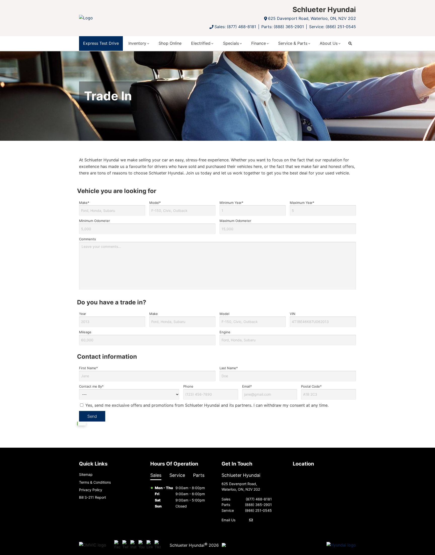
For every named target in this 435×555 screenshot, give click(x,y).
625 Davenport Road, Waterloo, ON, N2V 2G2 (312, 18)
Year (82, 314)
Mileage (85, 332)
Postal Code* (311, 386)
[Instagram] (133, 545)
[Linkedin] (150, 545)
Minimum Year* (231, 203)
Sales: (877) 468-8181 (235, 26)
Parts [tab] (198, 475)
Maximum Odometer (235, 221)
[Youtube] (141, 545)
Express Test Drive (101, 43)
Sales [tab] (155, 475)
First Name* (88, 368)
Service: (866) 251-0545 (332, 26)
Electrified (200, 43)
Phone (188, 386)
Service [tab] (177, 475)
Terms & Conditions (95, 482)
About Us (329, 43)
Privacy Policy (90, 490)
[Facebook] (117, 545)
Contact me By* (91, 386)
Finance (258, 43)
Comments (87, 239)
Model (224, 314)
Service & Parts (292, 43)
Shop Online (170, 43)
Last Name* (229, 368)
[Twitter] (125, 545)
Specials (231, 43)
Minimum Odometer (94, 221)
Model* (155, 203)
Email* (247, 386)
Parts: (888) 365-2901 (282, 26)
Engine (225, 332)
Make (153, 314)
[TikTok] (158, 545)
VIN (292, 314)
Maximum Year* (302, 203)
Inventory (137, 43)
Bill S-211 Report (92, 497)
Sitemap (86, 474)
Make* (84, 203)
